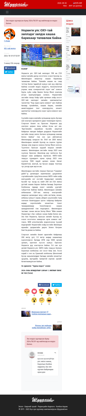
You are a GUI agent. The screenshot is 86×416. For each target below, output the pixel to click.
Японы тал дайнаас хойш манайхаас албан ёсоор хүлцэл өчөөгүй (42, 327)
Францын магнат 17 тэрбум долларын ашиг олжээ (41, 314)
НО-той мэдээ (10, 48)
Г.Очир (7, 41)
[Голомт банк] (73, 89)
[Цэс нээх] (7, 12)
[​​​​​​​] (43, 400)
